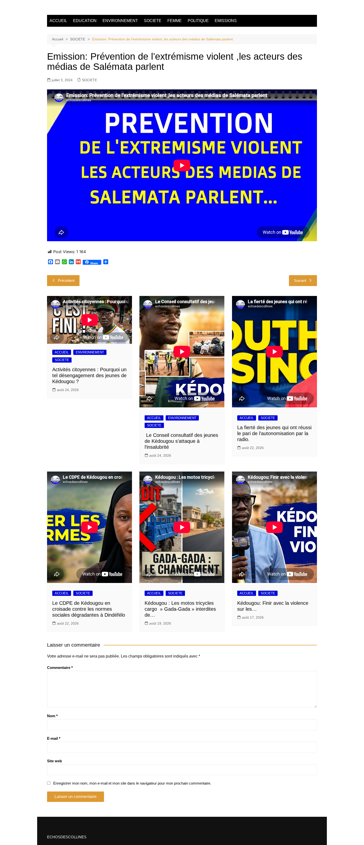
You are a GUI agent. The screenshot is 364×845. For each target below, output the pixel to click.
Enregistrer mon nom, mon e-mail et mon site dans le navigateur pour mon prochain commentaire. (132, 783)
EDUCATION (85, 21)
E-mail (53, 738)
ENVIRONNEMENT (120, 21)
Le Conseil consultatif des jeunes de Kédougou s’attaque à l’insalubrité (181, 441)
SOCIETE (152, 21)
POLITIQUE (198, 21)
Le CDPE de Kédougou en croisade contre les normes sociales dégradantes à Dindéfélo (88, 609)
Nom (52, 716)
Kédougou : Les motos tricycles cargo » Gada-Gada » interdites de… (180, 609)
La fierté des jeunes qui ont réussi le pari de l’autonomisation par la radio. (274, 433)
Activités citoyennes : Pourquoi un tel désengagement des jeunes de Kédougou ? (89, 375)
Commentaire (60, 667)
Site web (54, 761)
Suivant (300, 280)
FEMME (174, 21)
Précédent (66, 280)
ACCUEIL (58, 21)
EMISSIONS (226, 21)
